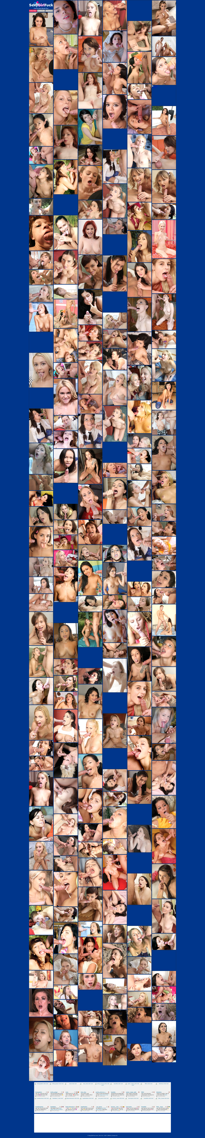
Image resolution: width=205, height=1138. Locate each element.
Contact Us (114, 1135)
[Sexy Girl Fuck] (41, 4)
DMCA (109, 1135)
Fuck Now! (49, 10)
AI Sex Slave (32, 10)
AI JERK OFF (41, 10)
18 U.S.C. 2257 (103, 1135)
